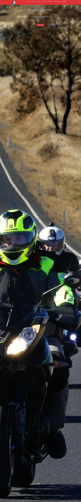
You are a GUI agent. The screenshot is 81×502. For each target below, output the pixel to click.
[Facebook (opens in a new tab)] (68, 1)
